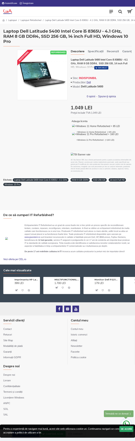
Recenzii (113, 51)
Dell (89, 82)
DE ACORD (126, 429)
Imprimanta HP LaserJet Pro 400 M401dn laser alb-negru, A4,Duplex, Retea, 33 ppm (26, 279)
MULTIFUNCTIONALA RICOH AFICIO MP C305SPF (66, 279)
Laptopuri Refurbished (31, 20)
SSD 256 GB (99, 180)
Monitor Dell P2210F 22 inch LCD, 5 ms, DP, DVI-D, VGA (106, 279)
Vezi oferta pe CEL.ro (14, 259)
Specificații (96, 51)
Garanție (128, 51)
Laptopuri (12, 20)
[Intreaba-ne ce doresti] (126, 424)
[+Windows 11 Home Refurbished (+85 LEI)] (96, 126)
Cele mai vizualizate (17, 270)
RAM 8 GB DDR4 (80, 180)
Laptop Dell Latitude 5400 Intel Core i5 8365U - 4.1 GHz (40, 180)
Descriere (77, 51)
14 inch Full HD (117, 180)
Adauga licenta (79, 121)
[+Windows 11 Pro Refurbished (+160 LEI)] (95, 134)
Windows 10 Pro (12, 184)
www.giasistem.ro (32, 237)
